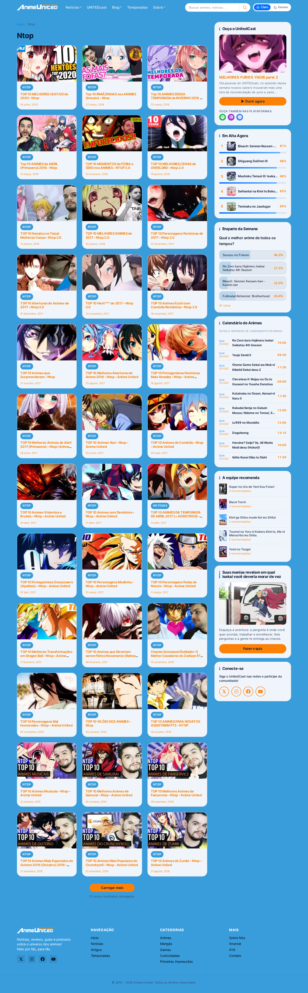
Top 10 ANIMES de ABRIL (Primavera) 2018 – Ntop (39, 166)
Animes (165, 938)
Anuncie (235, 944)
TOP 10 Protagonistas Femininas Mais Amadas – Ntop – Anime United (175, 377)
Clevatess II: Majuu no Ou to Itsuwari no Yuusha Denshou (252, 381)
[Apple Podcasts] (231, 117)
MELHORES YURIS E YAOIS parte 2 (248, 77)
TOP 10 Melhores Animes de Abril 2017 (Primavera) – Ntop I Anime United (45, 446)
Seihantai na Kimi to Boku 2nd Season (256, 191)
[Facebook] (248, 691)
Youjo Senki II (241, 355)
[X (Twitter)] (224, 691)
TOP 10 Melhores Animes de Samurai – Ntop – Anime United (109, 793)
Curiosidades (170, 956)
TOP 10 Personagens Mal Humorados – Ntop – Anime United (46, 723)
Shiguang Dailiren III (253, 161)
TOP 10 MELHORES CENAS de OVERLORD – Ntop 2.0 (173, 166)
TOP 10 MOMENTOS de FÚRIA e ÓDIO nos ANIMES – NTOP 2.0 (109, 166)
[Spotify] (222, 117)
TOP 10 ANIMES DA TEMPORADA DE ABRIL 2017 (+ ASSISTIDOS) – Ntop (176, 516)
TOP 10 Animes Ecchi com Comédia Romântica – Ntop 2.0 (174, 305)
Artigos (96, 950)
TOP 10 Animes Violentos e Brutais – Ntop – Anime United (43, 514)
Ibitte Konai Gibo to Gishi (249, 457)
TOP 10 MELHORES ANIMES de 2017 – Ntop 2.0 (109, 235)
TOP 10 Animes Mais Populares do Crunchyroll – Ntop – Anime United (112, 863)
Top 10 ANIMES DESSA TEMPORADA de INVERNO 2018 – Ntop (176, 98)
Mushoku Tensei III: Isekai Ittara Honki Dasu (257, 176)
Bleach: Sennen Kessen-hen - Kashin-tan (256, 146)
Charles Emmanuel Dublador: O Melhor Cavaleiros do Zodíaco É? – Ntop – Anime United (177, 655)
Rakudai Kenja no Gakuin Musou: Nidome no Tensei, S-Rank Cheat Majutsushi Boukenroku (253, 410)
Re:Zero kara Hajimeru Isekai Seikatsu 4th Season (252, 343)
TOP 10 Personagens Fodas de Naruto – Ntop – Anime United (174, 584)
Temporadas (137, 7)
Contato (235, 956)
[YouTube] (260, 691)
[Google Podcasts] (239, 117)
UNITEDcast (97, 7)
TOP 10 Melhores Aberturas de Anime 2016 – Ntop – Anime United (112, 375)
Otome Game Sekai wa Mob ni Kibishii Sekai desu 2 (253, 367)
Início (20, 24)
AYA (232, 950)
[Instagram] (236, 691)
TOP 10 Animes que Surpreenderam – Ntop (37, 375)
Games (165, 950)
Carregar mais (112, 888)
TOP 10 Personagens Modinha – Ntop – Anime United (109, 584)
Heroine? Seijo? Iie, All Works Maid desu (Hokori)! (252, 445)
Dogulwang (240, 433)
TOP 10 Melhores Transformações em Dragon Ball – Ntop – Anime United (46, 655)
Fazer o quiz (252, 648)
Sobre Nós (237, 938)
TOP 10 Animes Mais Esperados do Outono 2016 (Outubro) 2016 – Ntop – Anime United (46, 865)
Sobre (158, 7)
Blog (115, 7)
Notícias (72, 7)
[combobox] (212, 7)
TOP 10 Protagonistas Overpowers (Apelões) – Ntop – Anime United (46, 584)
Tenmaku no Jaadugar (254, 206)
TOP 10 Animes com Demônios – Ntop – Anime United (110, 514)
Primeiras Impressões (176, 961)
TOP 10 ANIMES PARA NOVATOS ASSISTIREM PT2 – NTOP (175, 723)
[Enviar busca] (244, 7)
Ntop (27, 87)
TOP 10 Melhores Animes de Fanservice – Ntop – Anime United (176, 793)
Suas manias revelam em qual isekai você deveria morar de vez (251, 574)
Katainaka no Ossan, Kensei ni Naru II (253, 396)
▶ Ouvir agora (253, 101)
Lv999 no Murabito (245, 422)
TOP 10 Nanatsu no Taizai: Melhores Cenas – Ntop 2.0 (40, 235)
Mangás (166, 944)
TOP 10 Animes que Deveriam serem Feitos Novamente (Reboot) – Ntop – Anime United (112, 655)
